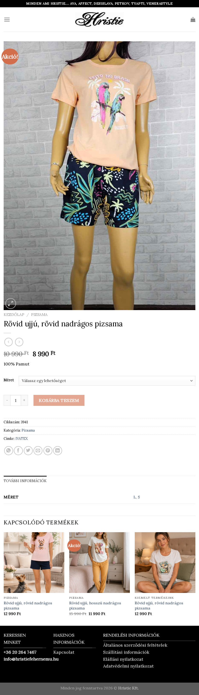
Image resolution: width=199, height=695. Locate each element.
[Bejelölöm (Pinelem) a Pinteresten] (47, 450)
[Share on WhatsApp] (8, 450)
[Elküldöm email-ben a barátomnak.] (37, 450)
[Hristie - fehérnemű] (99, 19)
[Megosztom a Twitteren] (28, 450)
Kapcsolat (63, 652)
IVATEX (22, 438)
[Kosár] (193, 19)
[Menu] (7, 19)
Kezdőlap (14, 314)
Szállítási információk (126, 652)
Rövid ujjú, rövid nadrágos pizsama (28, 605)
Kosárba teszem (59, 400)
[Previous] (4, 578)
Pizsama (39, 314)
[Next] (195, 578)
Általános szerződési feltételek (135, 645)
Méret (9, 380)
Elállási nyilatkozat (123, 659)
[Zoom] (10, 303)
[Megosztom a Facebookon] (18, 450)
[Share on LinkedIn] (57, 450)
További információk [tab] (25, 481)
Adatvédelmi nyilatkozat (128, 666)
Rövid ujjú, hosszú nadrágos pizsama (95, 605)
